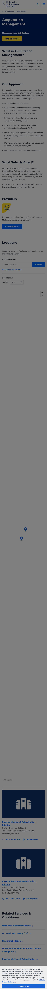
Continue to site (23, 986)
